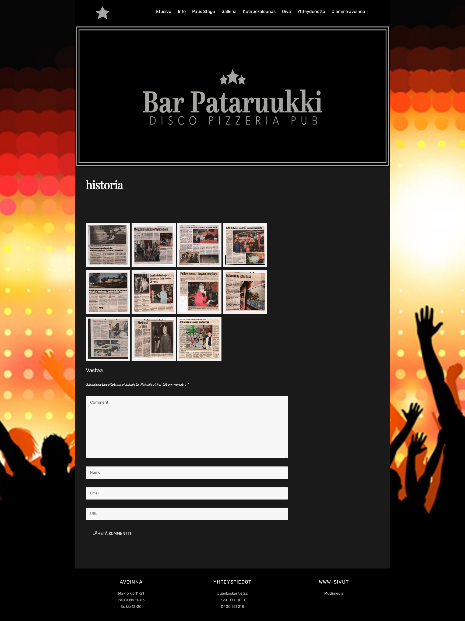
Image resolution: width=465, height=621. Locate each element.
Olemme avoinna (348, 11)
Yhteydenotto (311, 11)
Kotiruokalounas (259, 11)
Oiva (286, 11)
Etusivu (163, 11)
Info (182, 11)
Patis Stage (203, 11)
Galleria (229, 11)
